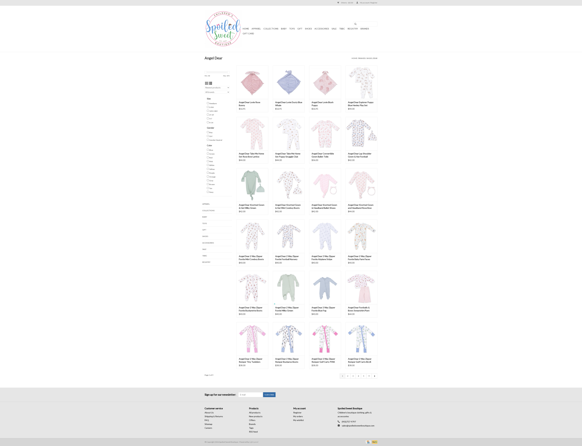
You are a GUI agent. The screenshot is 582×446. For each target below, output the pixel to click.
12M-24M (213, 111)
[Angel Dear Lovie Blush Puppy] (325, 82)
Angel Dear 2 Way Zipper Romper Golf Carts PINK (323, 360)
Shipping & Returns (214, 416)
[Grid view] (206, 83)
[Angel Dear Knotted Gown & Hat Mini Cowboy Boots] (289, 185)
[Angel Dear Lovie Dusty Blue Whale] (289, 82)
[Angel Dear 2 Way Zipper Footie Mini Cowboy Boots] (252, 236)
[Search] (355, 24)
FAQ (207, 420)
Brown (212, 184)
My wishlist (298, 420)
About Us (209, 412)
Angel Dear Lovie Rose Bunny (249, 104)
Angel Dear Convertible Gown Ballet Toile (323, 155)
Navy (211, 192)
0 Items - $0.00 (347, 3)
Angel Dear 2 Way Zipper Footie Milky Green (287, 309)
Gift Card (248, 33)
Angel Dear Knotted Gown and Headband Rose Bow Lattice (360, 206)
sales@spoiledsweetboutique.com (358, 425)
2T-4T (211, 115)
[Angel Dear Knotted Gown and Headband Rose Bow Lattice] (361, 185)
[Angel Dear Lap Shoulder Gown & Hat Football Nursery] (361, 133)
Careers (208, 428)
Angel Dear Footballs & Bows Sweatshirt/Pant (359, 309)
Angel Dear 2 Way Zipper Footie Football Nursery (287, 257)
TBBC (342, 28)
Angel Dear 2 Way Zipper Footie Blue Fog (323, 309)
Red (210, 158)
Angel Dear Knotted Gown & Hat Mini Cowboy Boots (288, 206)
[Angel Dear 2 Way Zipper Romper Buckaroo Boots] (289, 339)
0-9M (211, 107)
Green (212, 154)
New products (256, 416)
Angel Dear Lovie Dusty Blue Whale (288, 104)
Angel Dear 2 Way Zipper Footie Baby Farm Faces (359, 257)
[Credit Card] (368, 442)
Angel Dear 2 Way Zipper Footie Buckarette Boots (250, 309)
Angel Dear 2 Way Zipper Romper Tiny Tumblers (250, 360)
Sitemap (208, 424)
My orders (298, 416)
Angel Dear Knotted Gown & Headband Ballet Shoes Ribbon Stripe (324, 206)
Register (297, 412)
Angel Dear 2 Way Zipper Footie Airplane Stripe (323, 257)
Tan (210, 188)
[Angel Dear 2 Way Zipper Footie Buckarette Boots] (252, 287)
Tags (251, 428)
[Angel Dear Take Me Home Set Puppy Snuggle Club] (289, 133)
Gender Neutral (215, 140)
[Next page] (374, 376)
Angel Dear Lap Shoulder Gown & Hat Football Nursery (359, 155)
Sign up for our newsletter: (220, 394)
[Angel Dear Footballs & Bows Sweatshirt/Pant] (361, 287)
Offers (252, 420)
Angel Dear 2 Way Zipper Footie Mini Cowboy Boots (251, 257)
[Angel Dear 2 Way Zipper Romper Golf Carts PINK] (325, 339)
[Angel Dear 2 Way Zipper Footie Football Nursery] (289, 236)
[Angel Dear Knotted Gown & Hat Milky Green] (252, 185)
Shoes (308, 28)
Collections (270, 28)
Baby (284, 28)
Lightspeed (253, 442)
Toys (292, 28)
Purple (212, 173)
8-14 (211, 122)
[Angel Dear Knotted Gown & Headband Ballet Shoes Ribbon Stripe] (325, 185)
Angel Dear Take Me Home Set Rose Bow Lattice (251, 155)
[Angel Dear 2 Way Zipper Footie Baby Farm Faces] (361, 236)
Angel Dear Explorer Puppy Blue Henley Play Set (360, 104)
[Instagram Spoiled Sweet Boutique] (375, 394)
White (211, 165)
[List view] (210, 83)
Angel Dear (372, 58)
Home (246, 28)
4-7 (210, 118)
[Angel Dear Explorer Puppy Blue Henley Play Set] (361, 82)
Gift (299, 28)
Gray (211, 180)
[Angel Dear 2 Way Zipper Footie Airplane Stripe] (325, 236)
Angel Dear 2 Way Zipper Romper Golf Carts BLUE (359, 360)
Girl (210, 136)
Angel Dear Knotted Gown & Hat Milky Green (251, 206)
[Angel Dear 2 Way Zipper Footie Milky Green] (289, 287)
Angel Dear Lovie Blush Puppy (322, 104)
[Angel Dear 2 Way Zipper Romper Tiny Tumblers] (252, 339)
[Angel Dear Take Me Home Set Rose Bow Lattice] (252, 133)
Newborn (213, 103)
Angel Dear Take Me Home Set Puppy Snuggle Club (287, 155)
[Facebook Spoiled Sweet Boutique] (369, 394)
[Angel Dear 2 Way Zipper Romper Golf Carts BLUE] (361, 339)
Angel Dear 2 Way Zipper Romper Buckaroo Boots (287, 360)
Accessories (321, 28)
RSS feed (253, 431)
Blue (211, 150)
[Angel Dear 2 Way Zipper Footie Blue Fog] (325, 287)
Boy (210, 132)
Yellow (212, 169)
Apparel (256, 28)
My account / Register (368, 3)
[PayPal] (374, 442)
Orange (212, 177)
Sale (334, 28)
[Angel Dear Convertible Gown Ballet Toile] (325, 133)
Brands (365, 28)
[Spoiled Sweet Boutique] (223, 28)
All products (255, 412)
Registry (353, 28)
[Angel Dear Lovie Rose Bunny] (252, 82)
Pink (211, 161)
